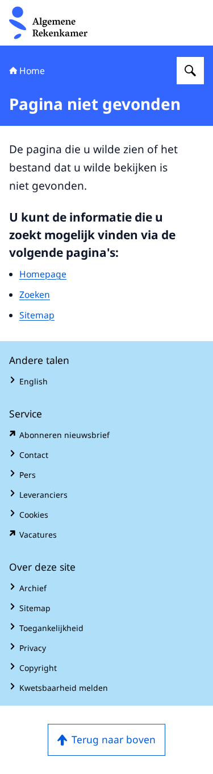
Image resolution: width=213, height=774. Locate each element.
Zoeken (34, 294)
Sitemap (37, 315)
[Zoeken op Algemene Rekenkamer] (190, 70)
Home (32, 70)
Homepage (42, 274)
